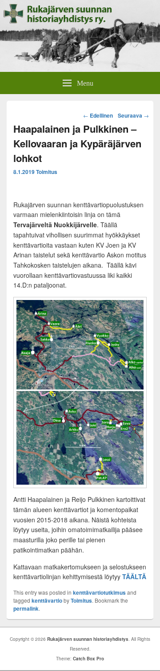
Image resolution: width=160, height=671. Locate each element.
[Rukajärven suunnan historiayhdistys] (80, 69)
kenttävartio (47, 600)
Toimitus (46, 172)
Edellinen (98, 115)
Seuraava (133, 115)
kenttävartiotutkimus (99, 592)
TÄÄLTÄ (134, 576)
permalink (26, 608)
